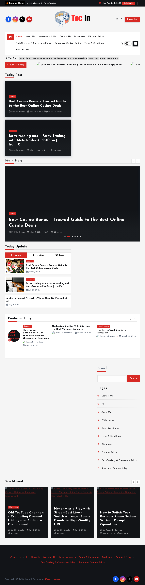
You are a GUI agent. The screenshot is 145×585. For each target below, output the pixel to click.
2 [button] (69, 236)
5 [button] (77, 236)
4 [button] (75, 236)
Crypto (115, 326)
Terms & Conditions (94, 43)
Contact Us (65, 37)
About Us (30, 37)
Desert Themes (52, 579)
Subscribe (132, 19)
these (102, 58)
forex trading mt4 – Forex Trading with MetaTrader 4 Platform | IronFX (37, 140)
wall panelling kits (62, 58)
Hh (103, 404)
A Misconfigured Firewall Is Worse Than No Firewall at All (117, 520)
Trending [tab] (39, 255)
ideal (22, 58)
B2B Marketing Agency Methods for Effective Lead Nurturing (80, 333)
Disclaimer (79, 37)
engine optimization (42, 58)
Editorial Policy (96, 37)
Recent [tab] (61, 255)
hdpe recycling (80, 58)
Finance (13, 131)
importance (112, 58)
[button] (133, 161)
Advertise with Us (47, 37)
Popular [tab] (18, 255)
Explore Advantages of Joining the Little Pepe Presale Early (124, 333)
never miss (94, 58)
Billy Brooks (19, 112)
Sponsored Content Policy (68, 43)
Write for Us (22, 50)
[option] (72, 204)
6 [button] (80, 236)
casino (13, 96)
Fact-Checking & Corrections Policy (33, 43)
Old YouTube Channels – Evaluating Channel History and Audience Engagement (54, 65)
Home (19, 37)
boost (28, 58)
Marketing (72, 326)
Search (102, 368)
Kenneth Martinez (34, 338)
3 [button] (72, 236)
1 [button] (65, 236)
